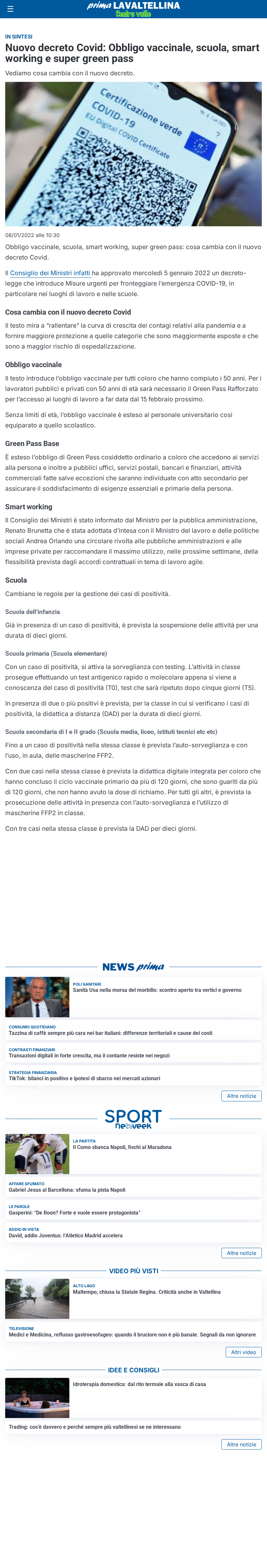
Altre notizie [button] (241, 1096)
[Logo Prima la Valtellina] (133, 9)
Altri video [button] (243, 1352)
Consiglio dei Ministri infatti (51, 273)
